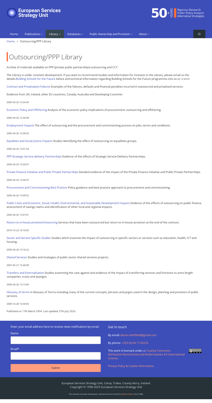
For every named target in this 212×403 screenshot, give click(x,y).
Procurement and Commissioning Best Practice (37, 187)
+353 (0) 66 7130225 (135, 343)
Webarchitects (127, 394)
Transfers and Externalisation (25, 273)
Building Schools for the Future (35, 79)
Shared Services (17, 257)
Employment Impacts (20, 125)
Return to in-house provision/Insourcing (32, 222)
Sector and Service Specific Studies (29, 238)
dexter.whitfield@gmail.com (138, 335)
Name (15, 333)
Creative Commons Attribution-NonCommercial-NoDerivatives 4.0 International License (146, 354)
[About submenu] (148, 34)
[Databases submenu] (82, 34)
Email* (15, 349)
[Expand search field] (199, 34)
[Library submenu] (60, 34)
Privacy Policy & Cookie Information (131, 366)
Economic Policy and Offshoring (27, 110)
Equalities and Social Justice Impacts (29, 141)
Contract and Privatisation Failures (28, 86)
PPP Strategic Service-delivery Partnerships (34, 156)
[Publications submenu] (41, 34)
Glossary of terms (18, 292)
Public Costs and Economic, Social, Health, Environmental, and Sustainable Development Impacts (68, 203)
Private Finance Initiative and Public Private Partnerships (42, 172)
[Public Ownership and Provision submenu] (131, 34)
